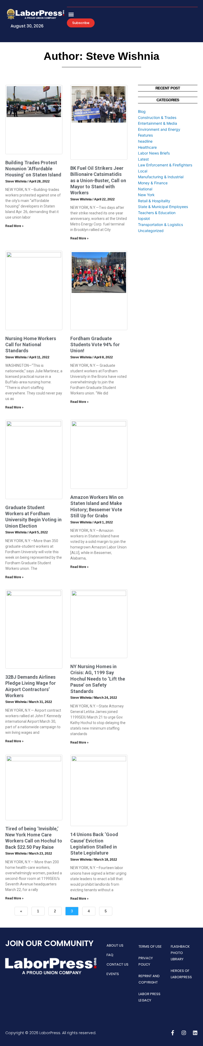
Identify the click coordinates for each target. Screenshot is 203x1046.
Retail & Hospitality (154, 201)
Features (145, 135)
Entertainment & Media (157, 123)
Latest (143, 159)
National (145, 189)
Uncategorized (151, 230)
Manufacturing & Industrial (160, 177)
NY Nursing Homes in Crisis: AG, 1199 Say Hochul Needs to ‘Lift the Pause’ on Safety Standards (97, 679)
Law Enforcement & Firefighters (165, 165)
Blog (142, 111)
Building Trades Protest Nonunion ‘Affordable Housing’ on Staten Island (33, 169)
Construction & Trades (157, 117)
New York (146, 194)
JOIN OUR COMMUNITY (49, 943)
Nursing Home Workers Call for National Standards (30, 345)
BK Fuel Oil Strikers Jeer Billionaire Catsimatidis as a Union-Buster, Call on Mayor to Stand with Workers (98, 180)
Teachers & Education (157, 212)
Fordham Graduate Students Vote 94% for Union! (95, 345)
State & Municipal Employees (163, 206)
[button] (71, 14)
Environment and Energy (159, 129)
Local (142, 171)
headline (145, 141)
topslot (144, 218)
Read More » (14, 226)
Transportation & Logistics (160, 224)
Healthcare (147, 147)
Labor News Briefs (154, 153)
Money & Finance (153, 183)
